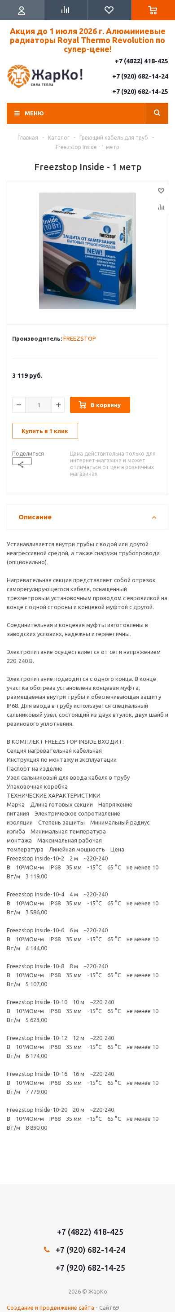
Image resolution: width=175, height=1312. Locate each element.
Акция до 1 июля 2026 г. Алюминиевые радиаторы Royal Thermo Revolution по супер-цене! (88, 39)
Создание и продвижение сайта (50, 1307)
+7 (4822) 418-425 (141, 61)
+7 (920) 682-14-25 (140, 91)
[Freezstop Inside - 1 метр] (87, 251)
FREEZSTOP (79, 338)
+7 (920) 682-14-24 (140, 76)
